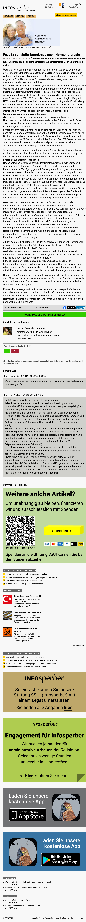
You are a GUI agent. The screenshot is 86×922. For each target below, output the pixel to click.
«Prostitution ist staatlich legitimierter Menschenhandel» (29, 882)
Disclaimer (72, 918)
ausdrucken (43, 308)
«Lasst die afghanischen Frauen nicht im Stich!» (26, 666)
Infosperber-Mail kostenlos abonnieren (44, 918)
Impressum (82, 918)
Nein (15, 351)
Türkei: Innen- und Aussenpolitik (27, 596)
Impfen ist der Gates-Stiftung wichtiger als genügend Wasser (31, 577)
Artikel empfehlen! (14, 308)
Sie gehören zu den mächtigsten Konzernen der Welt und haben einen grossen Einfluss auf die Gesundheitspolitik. (27, 618)
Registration (73, 7)
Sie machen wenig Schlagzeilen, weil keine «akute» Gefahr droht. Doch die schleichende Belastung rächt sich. (28, 637)
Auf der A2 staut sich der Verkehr (19, 900)
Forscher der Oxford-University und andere (25, 129)
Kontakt (63, 918)
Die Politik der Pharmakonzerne (27, 612)
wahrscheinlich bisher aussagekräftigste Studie (39, 69)
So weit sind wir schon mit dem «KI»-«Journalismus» (28, 574)
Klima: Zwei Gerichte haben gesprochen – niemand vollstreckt (32, 663)
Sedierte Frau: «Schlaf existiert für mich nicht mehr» (27, 887)
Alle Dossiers (78, 645)
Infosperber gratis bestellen (66, 15)
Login (76, 4)
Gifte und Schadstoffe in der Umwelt (25, 629)
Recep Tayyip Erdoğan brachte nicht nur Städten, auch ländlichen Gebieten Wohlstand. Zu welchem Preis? (27, 602)
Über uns (20, 16)
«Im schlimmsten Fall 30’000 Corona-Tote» (24, 580)
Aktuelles (8, 16)
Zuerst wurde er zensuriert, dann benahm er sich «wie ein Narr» (32, 660)
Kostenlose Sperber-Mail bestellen (44, 314)
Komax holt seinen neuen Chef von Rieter (22, 905)
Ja (7, 351)
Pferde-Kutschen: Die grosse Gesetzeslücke (24, 583)
